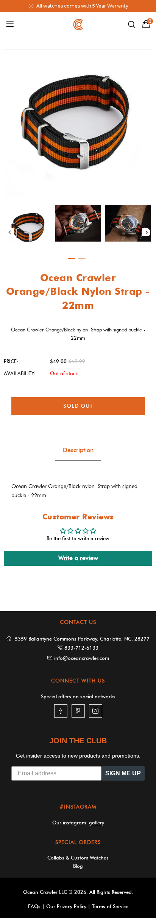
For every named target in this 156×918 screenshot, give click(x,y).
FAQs (34, 906)
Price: (11, 361)
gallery (96, 822)
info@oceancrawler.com (81, 658)
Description (78, 450)
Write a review (78, 558)
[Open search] (132, 24)
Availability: (20, 373)
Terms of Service (110, 906)
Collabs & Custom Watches (78, 858)
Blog (78, 866)
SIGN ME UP (123, 773)
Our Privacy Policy (66, 906)
